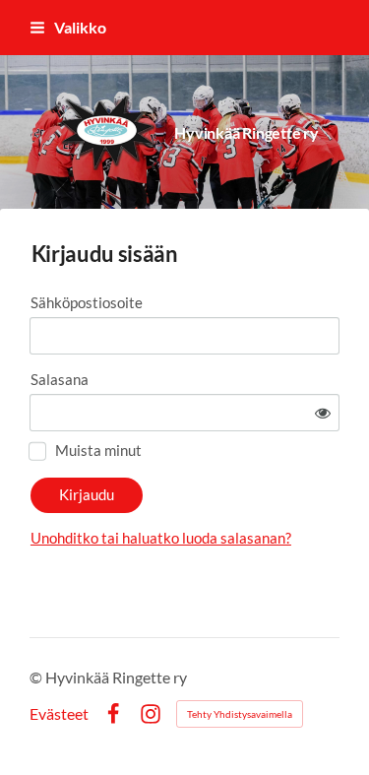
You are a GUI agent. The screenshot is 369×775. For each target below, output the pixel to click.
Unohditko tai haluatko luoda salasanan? (161, 538)
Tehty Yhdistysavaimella (239, 714)
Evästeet (59, 714)
